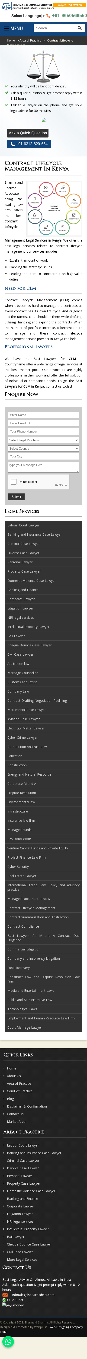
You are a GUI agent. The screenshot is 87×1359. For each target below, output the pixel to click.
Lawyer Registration (69, 5)
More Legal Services (22, 1259)
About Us (14, 1076)
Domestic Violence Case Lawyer (31, 1191)
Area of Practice (30, 40)
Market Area (16, 1121)
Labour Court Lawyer (23, 1145)
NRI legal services (20, 1221)
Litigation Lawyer (20, 1214)
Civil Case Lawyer (20, 1252)
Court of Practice (19, 1091)
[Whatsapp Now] (8, 1341)
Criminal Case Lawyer (23, 1160)
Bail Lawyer (15, 1236)
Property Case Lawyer (23, 1183)
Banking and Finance (22, 1198)
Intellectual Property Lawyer (28, 1229)
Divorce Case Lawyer (23, 1168)
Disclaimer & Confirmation (27, 1106)
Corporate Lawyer (20, 1206)
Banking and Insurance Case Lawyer (34, 1153)
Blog (10, 1098)
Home (11, 40)
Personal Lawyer (19, 1176)
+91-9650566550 (69, 15)
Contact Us (15, 1114)
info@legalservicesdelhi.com (33, 1295)
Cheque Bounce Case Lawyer (29, 1244)
